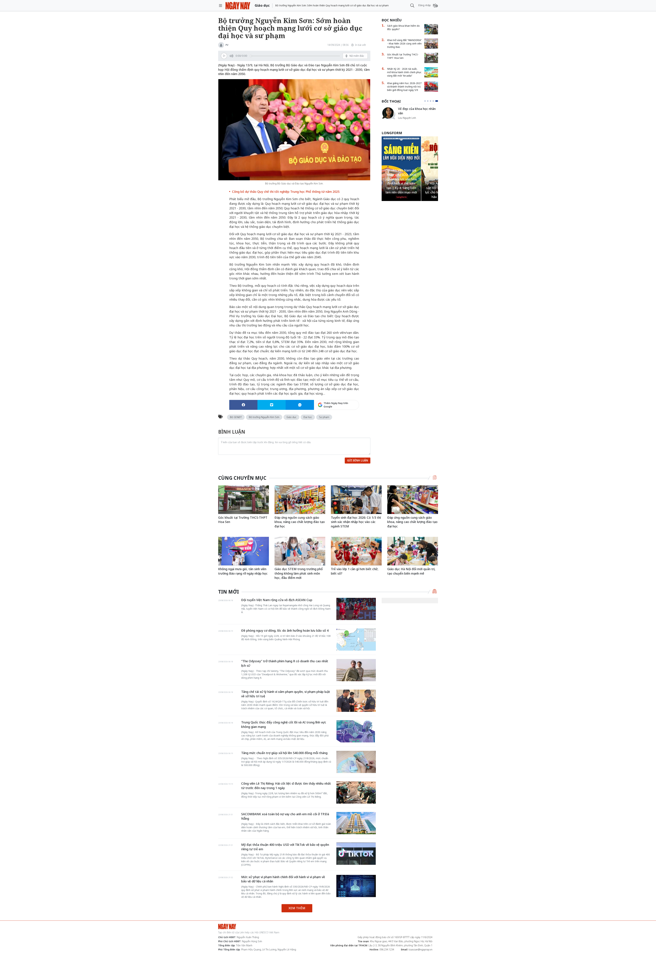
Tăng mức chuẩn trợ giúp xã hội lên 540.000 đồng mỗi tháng (284, 753)
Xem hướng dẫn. (349, 419)
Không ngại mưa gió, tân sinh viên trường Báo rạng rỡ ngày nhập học (243, 571)
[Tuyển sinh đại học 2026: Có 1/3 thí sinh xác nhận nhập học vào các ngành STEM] (356, 499)
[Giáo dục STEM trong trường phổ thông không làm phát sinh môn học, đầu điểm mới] (300, 551)
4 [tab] (434, 101)
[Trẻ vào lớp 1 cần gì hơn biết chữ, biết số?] (356, 551)
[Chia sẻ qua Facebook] (243, 405)
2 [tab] (429, 101)
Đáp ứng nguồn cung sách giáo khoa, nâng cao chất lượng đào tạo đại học (300, 521)
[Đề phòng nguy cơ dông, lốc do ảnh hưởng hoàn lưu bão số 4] (356, 639)
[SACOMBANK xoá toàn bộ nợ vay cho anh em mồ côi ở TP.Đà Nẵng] (356, 823)
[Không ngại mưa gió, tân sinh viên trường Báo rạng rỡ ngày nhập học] (243, 551)
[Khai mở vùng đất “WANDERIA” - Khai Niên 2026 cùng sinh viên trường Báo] (431, 43)
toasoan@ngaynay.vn (420, 949)
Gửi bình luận (357, 460)
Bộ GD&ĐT (236, 417)
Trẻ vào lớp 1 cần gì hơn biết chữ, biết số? (354, 571)
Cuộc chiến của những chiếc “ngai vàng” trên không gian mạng (418, 112)
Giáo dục (291, 417)
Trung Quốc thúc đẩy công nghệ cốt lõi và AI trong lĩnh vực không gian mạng (283, 724)
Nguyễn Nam (405, 121)
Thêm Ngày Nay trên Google (336, 404)
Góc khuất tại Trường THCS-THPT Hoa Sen (403, 56)
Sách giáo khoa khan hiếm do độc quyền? (403, 27)
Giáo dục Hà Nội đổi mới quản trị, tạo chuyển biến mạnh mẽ (411, 571)
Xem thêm (297, 908)
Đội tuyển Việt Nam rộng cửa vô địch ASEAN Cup (276, 600)
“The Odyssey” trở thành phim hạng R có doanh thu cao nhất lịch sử (284, 663)
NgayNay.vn (238, 5)
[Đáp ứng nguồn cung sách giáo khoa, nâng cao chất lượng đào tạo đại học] (300, 499)
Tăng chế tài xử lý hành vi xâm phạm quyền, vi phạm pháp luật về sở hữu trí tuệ (285, 694)
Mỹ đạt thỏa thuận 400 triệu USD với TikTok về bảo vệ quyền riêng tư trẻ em (285, 847)
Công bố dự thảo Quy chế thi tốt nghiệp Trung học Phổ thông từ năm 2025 (285, 192)
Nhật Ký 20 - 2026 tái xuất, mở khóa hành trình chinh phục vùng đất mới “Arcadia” (404, 72)
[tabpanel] (410, 115)
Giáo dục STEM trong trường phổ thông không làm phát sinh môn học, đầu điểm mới (299, 573)
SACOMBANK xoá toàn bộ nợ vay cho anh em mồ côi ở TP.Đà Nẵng (285, 816)
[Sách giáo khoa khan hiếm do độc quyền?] (431, 29)
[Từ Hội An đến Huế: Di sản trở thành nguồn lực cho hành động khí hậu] (401, 166)
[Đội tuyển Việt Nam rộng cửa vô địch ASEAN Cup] (356, 609)
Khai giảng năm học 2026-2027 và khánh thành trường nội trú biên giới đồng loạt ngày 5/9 (404, 87)
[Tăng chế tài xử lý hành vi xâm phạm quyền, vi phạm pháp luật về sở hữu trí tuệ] (356, 701)
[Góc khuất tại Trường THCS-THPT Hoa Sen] (431, 58)
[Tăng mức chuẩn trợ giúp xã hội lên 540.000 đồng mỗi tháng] (356, 762)
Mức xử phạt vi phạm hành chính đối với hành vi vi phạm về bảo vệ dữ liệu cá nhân (283, 879)
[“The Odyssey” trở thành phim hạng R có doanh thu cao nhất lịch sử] (356, 670)
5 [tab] (437, 101)
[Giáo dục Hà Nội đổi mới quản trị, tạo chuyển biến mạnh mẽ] (412, 551)
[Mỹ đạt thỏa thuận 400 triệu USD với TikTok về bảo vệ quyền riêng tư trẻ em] (356, 854)
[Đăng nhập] (435, 6)
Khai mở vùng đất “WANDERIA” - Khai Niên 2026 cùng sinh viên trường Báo (404, 43)
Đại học (308, 417)
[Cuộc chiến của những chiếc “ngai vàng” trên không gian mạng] (388, 113)
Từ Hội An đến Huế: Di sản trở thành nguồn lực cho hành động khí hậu (401, 190)
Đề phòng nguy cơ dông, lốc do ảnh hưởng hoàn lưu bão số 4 (285, 630)
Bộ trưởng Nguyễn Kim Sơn (264, 417)
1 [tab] (425, 101)
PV (227, 44)
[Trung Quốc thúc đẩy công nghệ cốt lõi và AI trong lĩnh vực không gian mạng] (356, 731)
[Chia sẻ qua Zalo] (300, 405)
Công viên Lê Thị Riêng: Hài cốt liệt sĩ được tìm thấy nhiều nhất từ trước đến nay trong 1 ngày (286, 785)
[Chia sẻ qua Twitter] (271, 405)
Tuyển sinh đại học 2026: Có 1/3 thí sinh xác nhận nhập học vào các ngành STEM (356, 521)
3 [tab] (432, 101)
